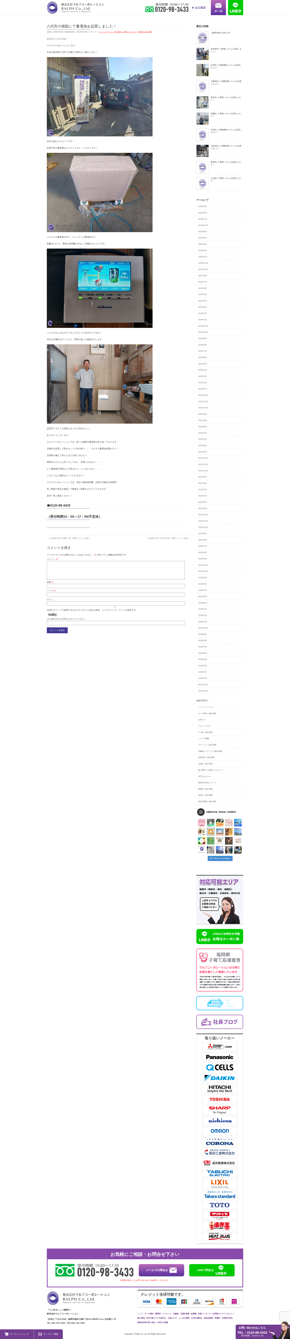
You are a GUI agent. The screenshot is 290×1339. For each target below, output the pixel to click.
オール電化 (149, 1314)
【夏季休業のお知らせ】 (221, 33)
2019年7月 (202, 590)
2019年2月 (202, 615)
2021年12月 (203, 458)
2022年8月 (202, 420)
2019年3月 (202, 609)
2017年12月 (203, 685)
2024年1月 (202, 320)
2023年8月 (202, 345)
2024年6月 (202, 288)
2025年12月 (203, 225)
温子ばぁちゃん (204, 776)
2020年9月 (202, 534)
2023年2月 (202, 383)
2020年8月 (202, 540)
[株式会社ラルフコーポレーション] (75, 12)
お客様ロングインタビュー (223, 1314)
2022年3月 (202, 445)
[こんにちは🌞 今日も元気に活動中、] (220, 831)
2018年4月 (202, 659)
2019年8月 (202, 584)
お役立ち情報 (162, 1322)
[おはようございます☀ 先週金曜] (220, 822)
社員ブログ (172, 1318)
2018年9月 (202, 634)
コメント (52, 559)
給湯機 (193, 1314)
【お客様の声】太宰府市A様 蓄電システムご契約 (168, 538)
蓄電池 (158, 1314)
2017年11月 (203, 691)
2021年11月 (203, 464)
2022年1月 (202, 452)
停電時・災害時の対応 (224, 1318)
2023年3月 (202, 376)
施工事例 (141, 1318)
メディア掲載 (203, 738)
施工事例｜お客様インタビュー (126, 32)
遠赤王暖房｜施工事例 (207, 801)
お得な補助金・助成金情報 (202, 1318)
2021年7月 (202, 490)
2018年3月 (202, 666)
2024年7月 (202, 282)
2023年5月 (202, 364)
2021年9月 (202, 477)
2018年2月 (202, 672)
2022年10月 (203, 408)
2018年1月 (202, 678)
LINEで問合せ (205, 1270)
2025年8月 (202, 232)
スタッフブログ (204, 726)
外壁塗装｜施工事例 (206, 757)
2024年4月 (202, 301)
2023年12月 (203, 326)
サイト (50, 599)
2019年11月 (203, 565)
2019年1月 (202, 622)
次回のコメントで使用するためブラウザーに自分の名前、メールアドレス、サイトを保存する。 (92, 610)
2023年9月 (202, 339)
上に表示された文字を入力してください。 (67, 619)
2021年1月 (202, 508)
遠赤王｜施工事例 (205, 795)
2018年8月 (202, 640)
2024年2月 (202, 313)
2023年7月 (202, 351)
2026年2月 (202, 213)
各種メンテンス (204, 1314)
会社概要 (200, 7)
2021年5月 (202, 502)
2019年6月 (202, 596)
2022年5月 (202, 433)
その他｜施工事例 (205, 732)
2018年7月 (202, 647)
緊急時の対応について (207, 783)
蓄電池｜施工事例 (145, 32)
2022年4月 (202, 439)
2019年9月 (202, 578)
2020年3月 (202, 559)
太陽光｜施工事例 (205, 764)
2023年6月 (202, 357)
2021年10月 (203, 471)
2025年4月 (202, 244)
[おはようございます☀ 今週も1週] (238, 822)
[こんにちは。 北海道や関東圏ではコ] (238, 841)
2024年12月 (203, 263)
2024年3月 (202, 307)
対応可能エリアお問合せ (156, 1318)
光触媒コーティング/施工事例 (210, 751)
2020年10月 (203, 527)
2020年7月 (202, 546)
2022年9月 (202, 414)
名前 (50, 582)
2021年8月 (202, 483)
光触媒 (176, 1314)
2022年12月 (203, 395)
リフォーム (166, 1314)
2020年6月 (202, 552)
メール (51, 590)
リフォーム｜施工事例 (207, 745)
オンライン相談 (51, 1334)
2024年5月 (202, 294)
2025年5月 (202, 238)
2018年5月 (202, 653)
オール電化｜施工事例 (207, 713)
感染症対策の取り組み (146, 1322)
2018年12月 (203, 628)
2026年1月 (202, 219)
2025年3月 (202, 250)
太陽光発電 (184, 1314)
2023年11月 (203, 332)
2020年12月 (203, 515)
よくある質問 (184, 1318)
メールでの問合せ (157, 1270)
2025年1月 (202, 257)
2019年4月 (202, 603)
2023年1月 (202, 389)
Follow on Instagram (221, 858)
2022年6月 (202, 427)
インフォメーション (106, 32)
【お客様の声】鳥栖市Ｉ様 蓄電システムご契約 (68, 538)
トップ (140, 1314)
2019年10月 (203, 571)
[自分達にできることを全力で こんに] (210, 841)
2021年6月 (202, 496)
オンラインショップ (19, 1334)
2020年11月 (203, 521)
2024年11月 (203, 269)
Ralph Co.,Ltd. (141, 1334)
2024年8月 (202, 276)
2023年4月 (202, 370)
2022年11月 (203, 402)
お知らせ (201, 720)
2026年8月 (202, 206)
